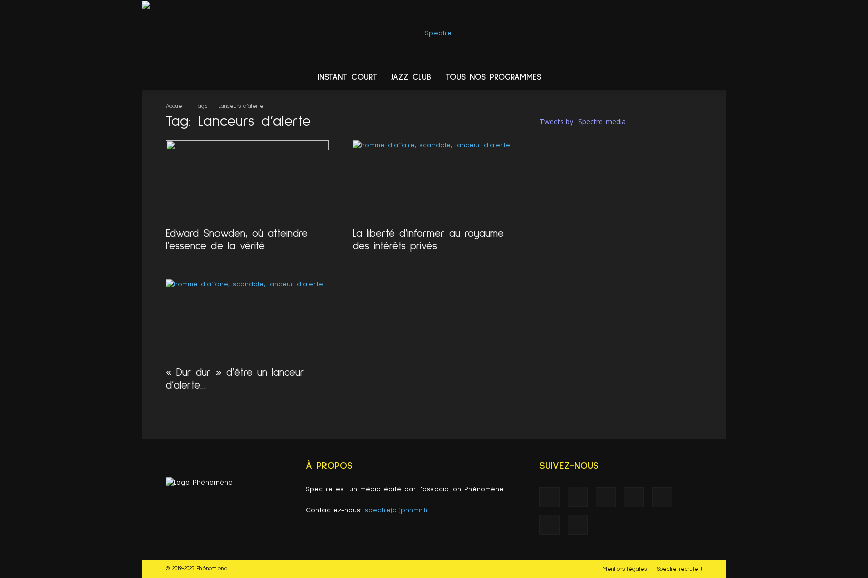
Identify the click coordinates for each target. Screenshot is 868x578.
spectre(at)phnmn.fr (397, 510)
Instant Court (347, 77)
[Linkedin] (615, 78)
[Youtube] (692, 78)
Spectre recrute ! (679, 569)
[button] (714, 78)
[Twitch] (654, 78)
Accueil (175, 106)
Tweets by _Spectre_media (582, 121)
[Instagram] (596, 78)
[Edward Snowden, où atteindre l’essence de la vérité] (247, 180)
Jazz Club (411, 77)
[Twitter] (673, 78)
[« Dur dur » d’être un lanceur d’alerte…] (247, 319)
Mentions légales (625, 569)
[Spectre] (434, 33)
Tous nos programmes (493, 77)
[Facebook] (577, 78)
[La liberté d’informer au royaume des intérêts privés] (434, 180)
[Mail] (634, 78)
